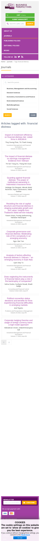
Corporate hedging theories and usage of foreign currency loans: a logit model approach (18, 322)
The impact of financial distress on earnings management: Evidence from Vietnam (18, 158)
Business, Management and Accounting (22, 89)
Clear (33, 115)
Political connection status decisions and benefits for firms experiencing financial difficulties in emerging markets (18, 301)
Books (6, 50)
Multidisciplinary (13, 105)
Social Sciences (12, 109)
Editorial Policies (11, 45)
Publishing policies (12, 41)
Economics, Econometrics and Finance (21, 97)
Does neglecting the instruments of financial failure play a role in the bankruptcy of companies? (18, 278)
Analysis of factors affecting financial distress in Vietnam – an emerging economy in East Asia (18, 257)
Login (20, 11)
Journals (8, 36)
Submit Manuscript (20, 19)
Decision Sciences (13, 93)
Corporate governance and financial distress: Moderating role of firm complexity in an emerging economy (18, 234)
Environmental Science (15, 101)
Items (21, 15)
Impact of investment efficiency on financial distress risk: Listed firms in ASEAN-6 (18, 137)
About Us (8, 31)
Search (30, 24)
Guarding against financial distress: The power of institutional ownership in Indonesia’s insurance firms (18, 181)
